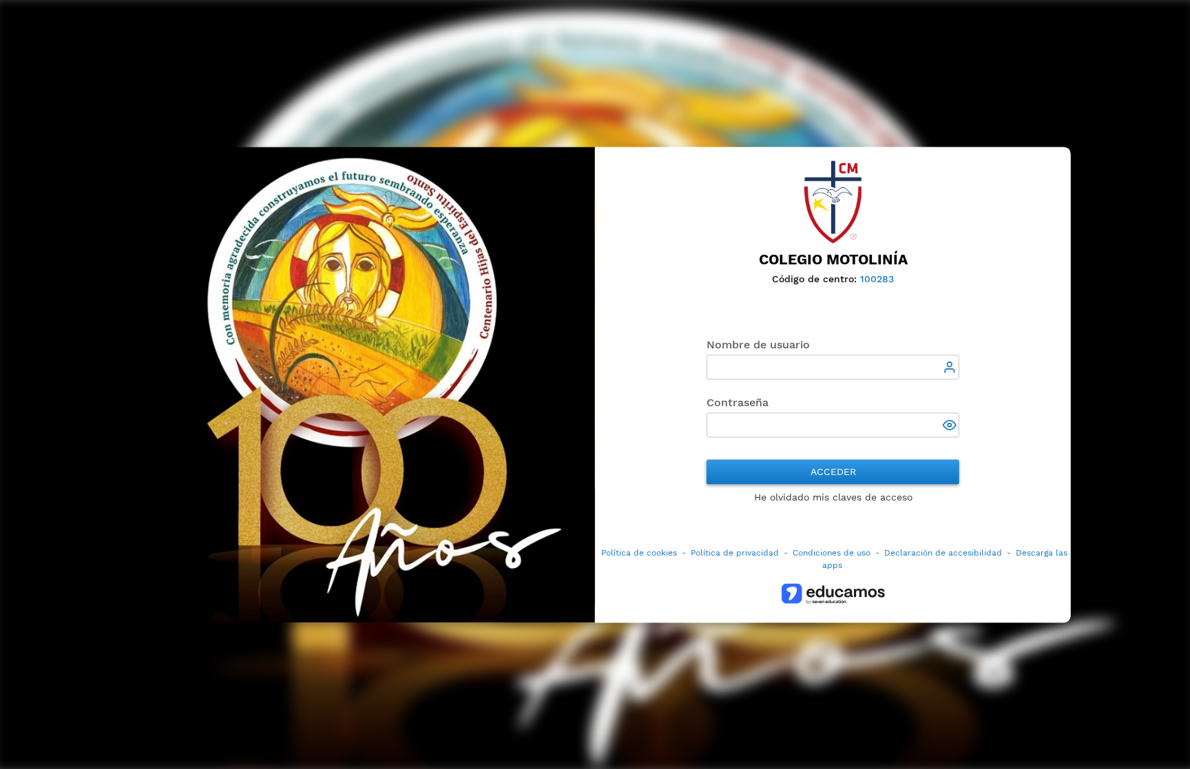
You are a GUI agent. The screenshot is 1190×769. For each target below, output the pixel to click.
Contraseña (738, 402)
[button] (951, 426)
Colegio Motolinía (833, 259)
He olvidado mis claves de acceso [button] (833, 497)
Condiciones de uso (831, 553)
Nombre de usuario (758, 344)
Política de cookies (639, 553)
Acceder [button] (833, 471)
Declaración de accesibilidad (943, 553)
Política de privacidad (735, 553)
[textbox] (833, 367)
